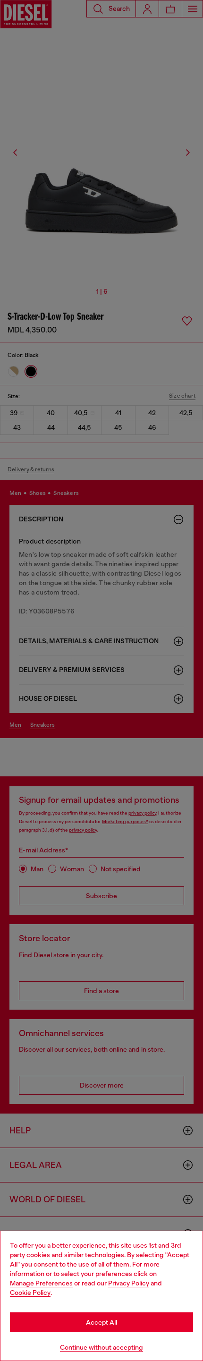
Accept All (101, 1322)
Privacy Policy (128, 1283)
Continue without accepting (101, 1347)
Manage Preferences (41, 1283)
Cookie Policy (30, 1292)
